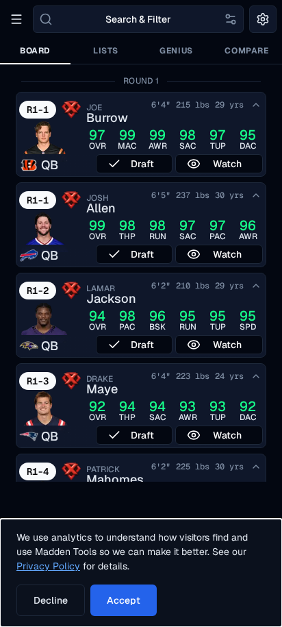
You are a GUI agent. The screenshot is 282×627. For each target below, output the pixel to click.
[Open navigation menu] (16, 19)
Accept (123, 600)
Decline (51, 600)
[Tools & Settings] (263, 19)
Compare (246, 50)
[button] (141, 134)
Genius (176, 50)
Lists (105, 50)
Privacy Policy (48, 566)
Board (35, 50)
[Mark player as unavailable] (256, 105)
